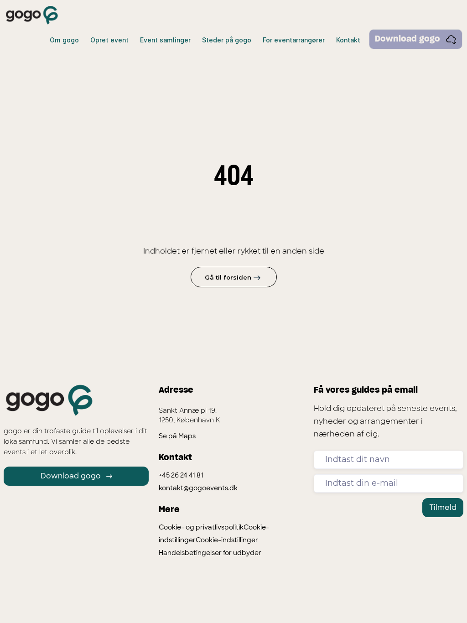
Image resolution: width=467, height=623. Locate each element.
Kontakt (348, 40)
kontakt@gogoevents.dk (198, 488)
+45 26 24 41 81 (181, 475)
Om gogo (64, 40)
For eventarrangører (294, 40)
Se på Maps (177, 436)
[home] (32, 15)
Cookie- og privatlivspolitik (201, 527)
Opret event (109, 40)
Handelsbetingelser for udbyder (210, 553)
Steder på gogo (226, 40)
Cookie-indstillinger (227, 540)
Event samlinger (165, 40)
